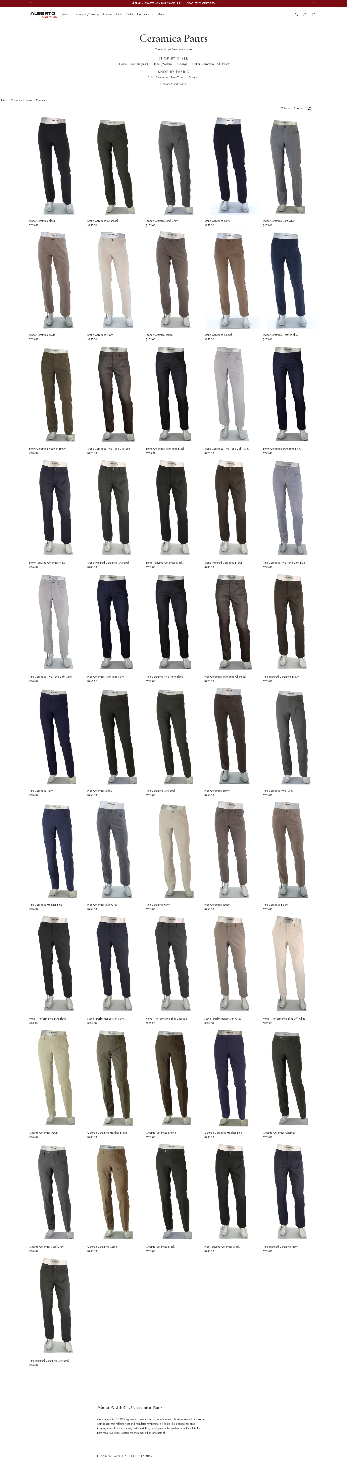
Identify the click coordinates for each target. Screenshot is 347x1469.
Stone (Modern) (162, 64)
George (182, 64)
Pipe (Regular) (139, 64)
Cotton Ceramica (203, 64)
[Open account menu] (304, 14)
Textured (193, 77)
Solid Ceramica (158, 77)
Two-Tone (177, 77)
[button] (298, 108)
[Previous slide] (35, 165)
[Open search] (296, 14)
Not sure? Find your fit (173, 84)
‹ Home (122, 64)
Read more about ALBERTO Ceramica (124, 1456)
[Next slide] (78, 165)
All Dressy (223, 64)
